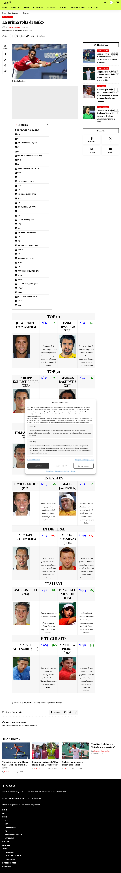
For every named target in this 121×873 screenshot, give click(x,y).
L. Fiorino (67, 769)
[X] (110, 139)
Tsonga (59, 703)
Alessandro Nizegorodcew (101, 751)
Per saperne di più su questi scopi (84, 459)
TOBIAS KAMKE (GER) (26, 181)
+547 (20, 305)
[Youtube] (110, 150)
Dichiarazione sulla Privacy (62, 471)
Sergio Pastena (14, 27)
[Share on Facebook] (12, 36)
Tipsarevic (50, 703)
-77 (19, 254)
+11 (19, 203)
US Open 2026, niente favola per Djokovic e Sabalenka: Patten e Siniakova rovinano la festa (106, 116)
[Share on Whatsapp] (22, 36)
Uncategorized (7, 17)
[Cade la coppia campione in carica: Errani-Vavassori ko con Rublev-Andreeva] (89, 56)
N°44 (19, 173)
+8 (18, 177)
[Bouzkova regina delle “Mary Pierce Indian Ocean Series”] (45, 750)
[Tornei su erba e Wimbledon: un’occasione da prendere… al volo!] (16, 750)
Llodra (29, 703)
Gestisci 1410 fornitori (33, 459)
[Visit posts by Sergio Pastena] (3, 27)
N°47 (19, 237)
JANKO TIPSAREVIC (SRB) (27, 143)
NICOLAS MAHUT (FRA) (27, 207)
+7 (18, 164)
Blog (9, 13)
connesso (14, 725)
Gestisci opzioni (83, 466)
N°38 (20, 262)
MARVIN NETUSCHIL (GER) (28, 284)
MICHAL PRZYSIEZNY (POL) (28, 245)
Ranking (36, 703)
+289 (20, 279)
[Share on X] (17, 36)
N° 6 (18, 134)
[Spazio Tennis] (8, 2)
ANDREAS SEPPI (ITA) (26, 258)
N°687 (20, 288)
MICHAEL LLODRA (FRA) (27, 232)
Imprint (73, 471)
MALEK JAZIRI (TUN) (26, 220)
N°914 (20, 275)
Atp (99, 86)
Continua (38, 466)
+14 (19, 190)
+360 (20, 292)
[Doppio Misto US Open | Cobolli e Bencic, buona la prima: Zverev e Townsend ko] (89, 73)
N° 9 (18, 147)
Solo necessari (61, 466)
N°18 (19, 224)
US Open (105, 50)
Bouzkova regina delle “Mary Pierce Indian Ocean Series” (45, 763)
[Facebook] (91, 139)
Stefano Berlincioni (40, 769)
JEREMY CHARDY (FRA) (27, 194)
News (99, 50)
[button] (101, 2)
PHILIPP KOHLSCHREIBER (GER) (29, 156)
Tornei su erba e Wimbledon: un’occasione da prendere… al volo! (15, 765)
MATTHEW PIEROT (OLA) (27, 297)
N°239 (20, 250)
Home (4, 13)
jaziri (24, 703)
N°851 (20, 301)
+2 (18, 139)
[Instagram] (91, 150)
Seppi (43, 703)
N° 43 (19, 160)
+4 (18, 151)
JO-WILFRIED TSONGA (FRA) (28, 130)
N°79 (20, 211)
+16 (19, 215)
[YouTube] (11, 786)
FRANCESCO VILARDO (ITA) (28, 271)
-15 (19, 241)
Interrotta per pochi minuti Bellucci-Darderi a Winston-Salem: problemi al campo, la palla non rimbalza (107, 95)
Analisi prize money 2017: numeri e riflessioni (73, 763)
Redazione (7, 772)
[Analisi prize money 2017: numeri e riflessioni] (75, 750)
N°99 (19, 198)
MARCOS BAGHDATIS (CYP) (28, 168)
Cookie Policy (50, 471)
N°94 (20, 185)
